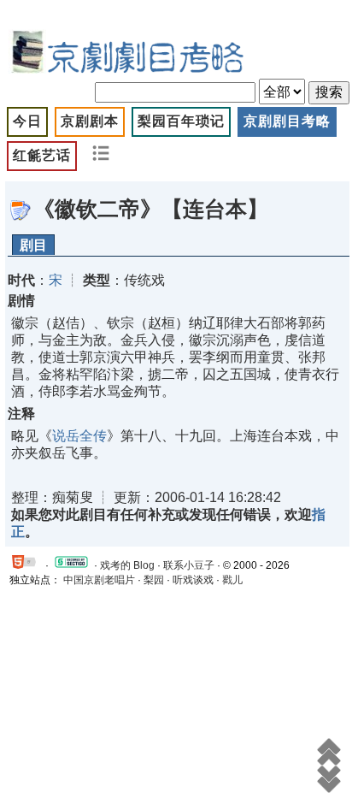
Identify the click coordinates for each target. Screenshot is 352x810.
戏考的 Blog (127, 565)
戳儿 (232, 580)
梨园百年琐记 (181, 121)
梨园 (154, 580)
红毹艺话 (42, 155)
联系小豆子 (188, 565)
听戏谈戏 (193, 580)
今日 (27, 121)
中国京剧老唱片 (99, 580)
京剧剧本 (90, 121)
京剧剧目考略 (287, 121)
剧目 (33, 245)
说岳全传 (79, 436)
